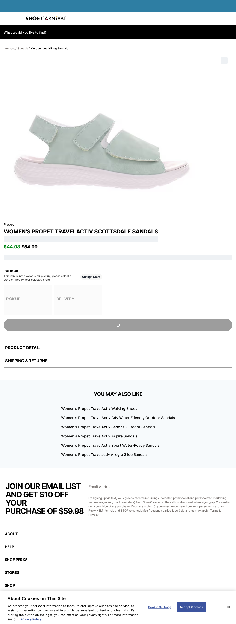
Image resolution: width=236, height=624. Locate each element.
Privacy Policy (31, 619)
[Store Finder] (18, 18)
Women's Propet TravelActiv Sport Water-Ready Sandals (110, 445)
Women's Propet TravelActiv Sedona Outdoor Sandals (108, 427)
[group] (28, 300)
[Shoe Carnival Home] (46, 18)
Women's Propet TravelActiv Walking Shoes (99, 408)
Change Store (91, 277)
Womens (9, 48)
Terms (214, 510)
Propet (9, 224)
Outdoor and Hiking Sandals (49, 48)
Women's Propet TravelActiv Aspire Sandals (99, 436)
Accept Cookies (191, 607)
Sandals (23, 48)
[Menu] (7, 18)
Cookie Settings (159, 607)
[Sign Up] (225, 487)
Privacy (93, 514)
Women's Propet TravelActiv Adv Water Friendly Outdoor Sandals (118, 417)
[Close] (229, 607)
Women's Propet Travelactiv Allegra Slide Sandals (104, 454)
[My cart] (230, 18)
